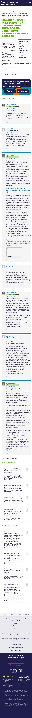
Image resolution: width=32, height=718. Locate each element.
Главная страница (7, 12)
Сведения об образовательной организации (16, 619)
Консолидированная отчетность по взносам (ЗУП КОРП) (13, 570)
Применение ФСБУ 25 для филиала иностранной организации (12, 470)
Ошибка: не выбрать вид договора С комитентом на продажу (13, 555)
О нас (16, 629)
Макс (11, 91)
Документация (16, 650)
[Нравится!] (7, 122)
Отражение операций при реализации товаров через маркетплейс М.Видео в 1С (13, 486)
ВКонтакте (24, 91)
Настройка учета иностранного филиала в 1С (13, 498)
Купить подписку (17, 665)
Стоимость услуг (16, 644)
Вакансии (16, 626)
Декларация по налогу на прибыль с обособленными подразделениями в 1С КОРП (18, 243)
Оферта (16, 623)
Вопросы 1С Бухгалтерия (18, 13)
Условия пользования (16, 647)
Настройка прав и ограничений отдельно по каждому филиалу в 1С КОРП (13, 511)
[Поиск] (27, 3)
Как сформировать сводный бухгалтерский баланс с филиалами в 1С (18, 190)
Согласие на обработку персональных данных (16, 638)
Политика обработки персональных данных (16, 634)
